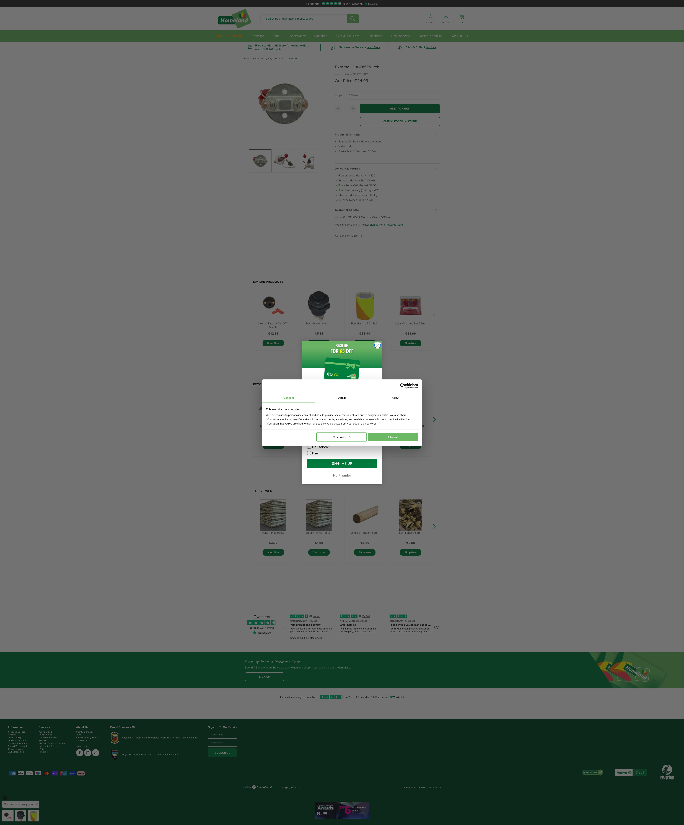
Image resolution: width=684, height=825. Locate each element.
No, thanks (342, 475)
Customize (339, 437)
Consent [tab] (288, 397)
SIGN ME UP (342, 463)
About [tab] (395, 397)
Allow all (393, 437)
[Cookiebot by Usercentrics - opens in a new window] (402, 386)
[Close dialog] (377, 345)
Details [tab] (342, 397)
